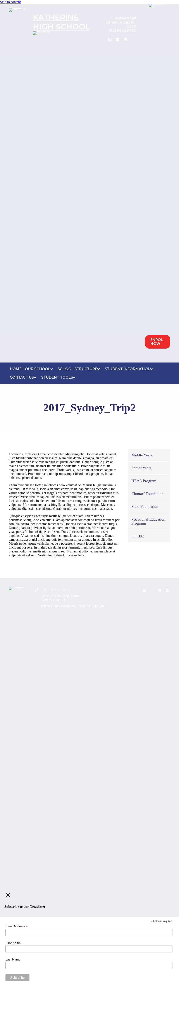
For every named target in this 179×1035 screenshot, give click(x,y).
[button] (102, 39)
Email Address (16, 926)
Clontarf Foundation (147, 493)
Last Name (13, 959)
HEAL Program (143, 481)
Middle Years (141, 455)
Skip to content (10, 2)
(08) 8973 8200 (122, 31)
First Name (13, 943)
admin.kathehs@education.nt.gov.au (73, 606)
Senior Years (141, 468)
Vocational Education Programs (148, 521)
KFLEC (137, 536)
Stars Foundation (144, 506)
